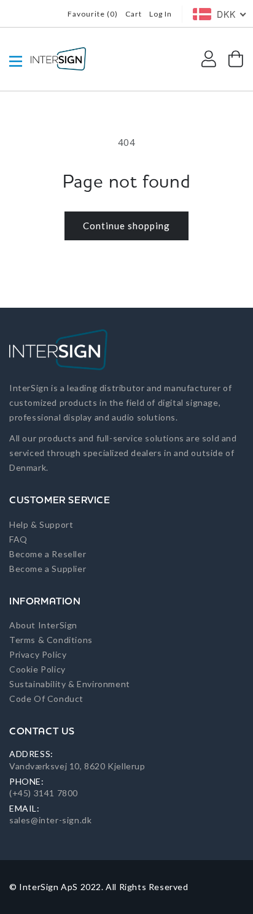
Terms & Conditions (51, 639)
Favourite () (93, 13)
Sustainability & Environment (69, 684)
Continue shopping (126, 225)
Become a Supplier (47, 568)
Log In (160, 13)
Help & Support (41, 524)
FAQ (18, 539)
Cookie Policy (37, 669)
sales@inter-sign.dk (50, 820)
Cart (133, 13)
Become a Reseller (47, 554)
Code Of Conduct (46, 698)
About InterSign (43, 625)
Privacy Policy (37, 654)
